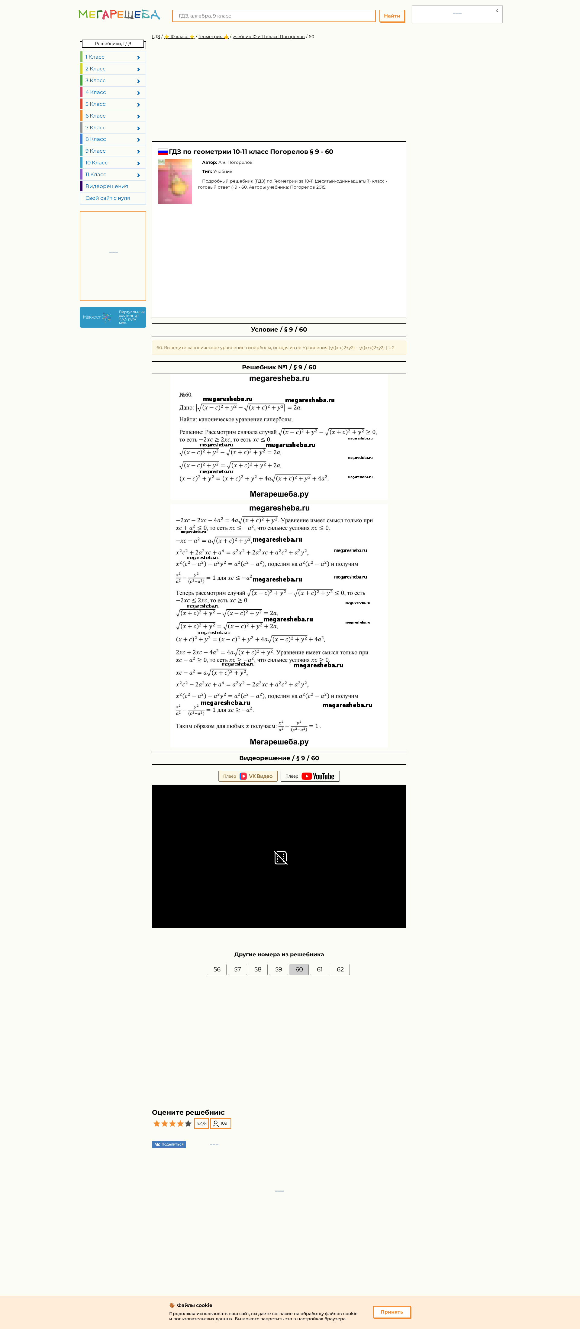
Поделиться (173, 1144)
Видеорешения (106, 186)
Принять (392, 1312)
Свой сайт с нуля (107, 198)
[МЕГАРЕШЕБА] (119, 14)
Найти (392, 16)
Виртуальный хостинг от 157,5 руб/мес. (131, 317)
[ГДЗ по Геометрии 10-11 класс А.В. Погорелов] (175, 181)
